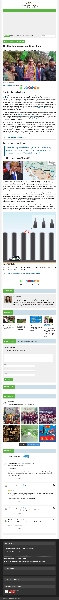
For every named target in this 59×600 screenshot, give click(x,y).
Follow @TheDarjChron (11, 583)
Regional (19, 324)
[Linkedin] (32, 87)
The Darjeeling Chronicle (15, 463)
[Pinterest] (29, 87)
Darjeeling (11, 50)
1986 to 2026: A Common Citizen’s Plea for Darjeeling (15, 555)
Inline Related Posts (52, 139)
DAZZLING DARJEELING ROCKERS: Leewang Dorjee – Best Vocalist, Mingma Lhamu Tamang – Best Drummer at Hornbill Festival (49, 332)
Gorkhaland (30, 50)
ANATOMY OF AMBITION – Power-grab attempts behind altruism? (17, 551)
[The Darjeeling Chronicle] (29, 4)
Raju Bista (36, 50)
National (51, 324)
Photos (45, 325)
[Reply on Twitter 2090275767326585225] (9, 529)
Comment (7, 353)
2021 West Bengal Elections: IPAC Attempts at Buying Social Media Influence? (36, 328)
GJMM (43, 108)
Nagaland (46, 324)
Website (6, 373)
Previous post (25, 285)
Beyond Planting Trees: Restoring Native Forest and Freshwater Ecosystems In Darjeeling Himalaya (24, 561)
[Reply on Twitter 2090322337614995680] (9, 479)
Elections (5, 323)
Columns (12, 41)
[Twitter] (26, 87)
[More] (38, 87)
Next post (35, 285)
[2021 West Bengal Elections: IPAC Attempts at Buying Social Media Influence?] (36, 322)
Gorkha (24, 50)
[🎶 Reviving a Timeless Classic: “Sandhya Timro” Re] (11, 433)
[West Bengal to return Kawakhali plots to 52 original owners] (21, 322)
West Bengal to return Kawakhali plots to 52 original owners (21, 327)
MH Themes (18, 598)
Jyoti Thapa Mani (11, 85)
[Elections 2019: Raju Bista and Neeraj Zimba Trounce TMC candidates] (9, 322)
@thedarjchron (28, 463)
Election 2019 (18, 50)
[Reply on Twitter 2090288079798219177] (9, 502)
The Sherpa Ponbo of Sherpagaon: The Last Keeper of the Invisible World (19, 548)
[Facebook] (24, 87)
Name (6, 364)
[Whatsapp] (21, 87)
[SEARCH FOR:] (48, 35)
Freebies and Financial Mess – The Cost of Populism (15, 558)
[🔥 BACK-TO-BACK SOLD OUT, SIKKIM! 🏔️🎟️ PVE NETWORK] (47, 433)
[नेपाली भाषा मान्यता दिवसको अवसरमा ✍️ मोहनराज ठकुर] (29, 415)
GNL (39, 108)
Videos (45, 327)
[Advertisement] (29, 24)
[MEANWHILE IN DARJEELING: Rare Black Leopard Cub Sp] (29, 433)
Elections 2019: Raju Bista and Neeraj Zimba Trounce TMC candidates (8, 327)
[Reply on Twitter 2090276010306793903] (9, 514)
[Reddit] (35, 87)
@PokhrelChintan (17, 525)
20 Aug (34, 463)
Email (5, 368)
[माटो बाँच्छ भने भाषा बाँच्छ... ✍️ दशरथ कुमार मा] (47, 415)
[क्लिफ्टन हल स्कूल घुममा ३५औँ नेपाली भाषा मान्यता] (11, 415)
